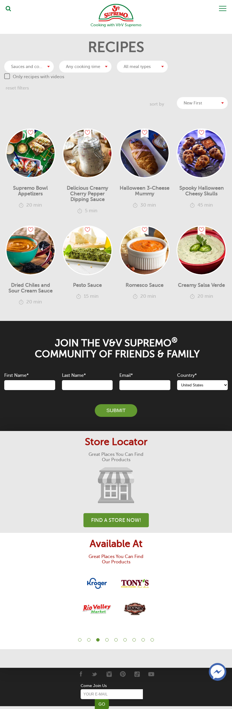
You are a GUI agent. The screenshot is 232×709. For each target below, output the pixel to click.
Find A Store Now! (116, 520)
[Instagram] (109, 674)
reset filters (17, 88)
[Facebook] (80, 674)
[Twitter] (95, 674)
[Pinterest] (123, 674)
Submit (116, 410)
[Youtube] (151, 674)
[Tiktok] (137, 674)
